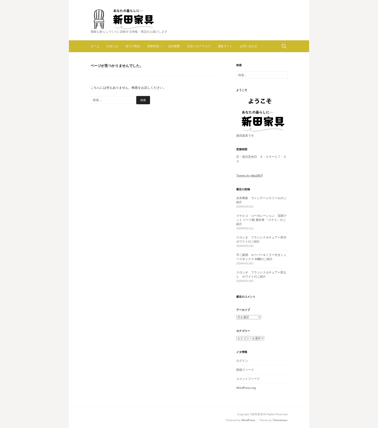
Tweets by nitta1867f (249, 175)
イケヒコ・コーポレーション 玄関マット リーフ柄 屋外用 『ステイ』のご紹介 (261, 220)
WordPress (248, 420)
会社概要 (174, 46)
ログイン (242, 360)
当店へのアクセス (199, 46)
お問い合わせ (248, 46)
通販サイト (225, 46)
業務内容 (153, 46)
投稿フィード (245, 369)
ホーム (95, 46)
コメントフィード (248, 378)
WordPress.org (246, 387)
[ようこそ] (261, 114)
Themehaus (279, 420)
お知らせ (112, 46)
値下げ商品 (132, 46)
